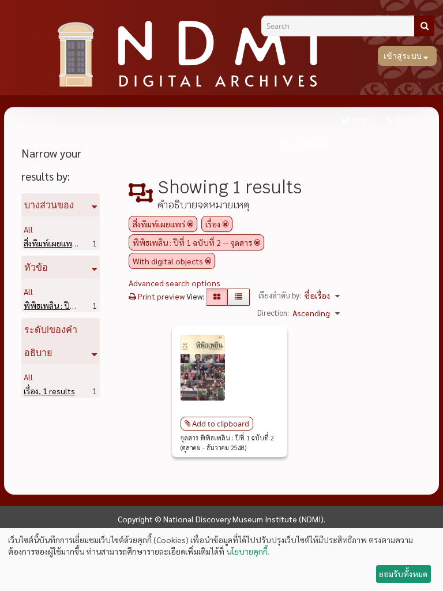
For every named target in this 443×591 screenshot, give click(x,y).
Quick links (414, 120)
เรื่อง (49, 391)
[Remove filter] (190, 224)
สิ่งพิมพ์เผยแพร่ (68, 243)
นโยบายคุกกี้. (247, 551)
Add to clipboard (220, 423)
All (28, 229)
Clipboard (310, 143)
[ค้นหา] (424, 26)
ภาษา (361, 120)
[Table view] (238, 297)
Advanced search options (174, 283)
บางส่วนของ (49, 205)
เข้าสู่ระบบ (403, 56)
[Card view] (217, 297)
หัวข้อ (36, 267)
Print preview (160, 296)
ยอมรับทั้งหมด (403, 573)
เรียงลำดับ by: (279, 295)
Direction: (273, 312)
